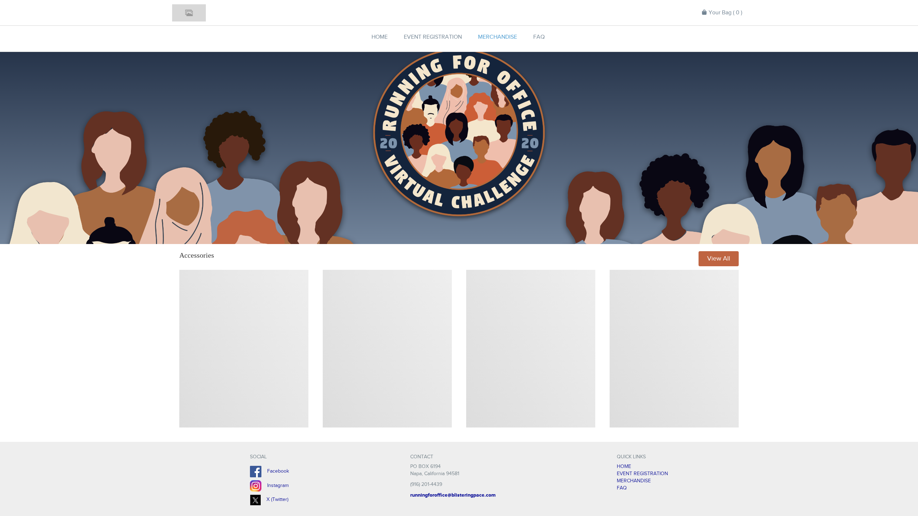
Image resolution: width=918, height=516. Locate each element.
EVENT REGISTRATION (642, 473)
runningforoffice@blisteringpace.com (453, 495)
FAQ (622, 488)
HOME (624, 466)
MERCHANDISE (634, 480)
